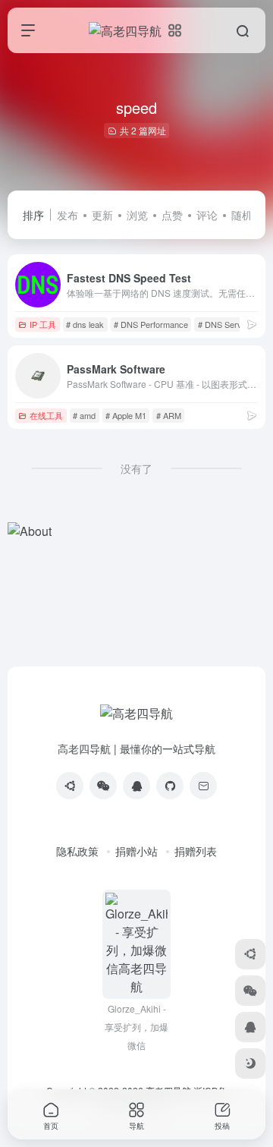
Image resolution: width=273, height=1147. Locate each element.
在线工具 (46, 415)
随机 (242, 214)
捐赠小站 (136, 851)
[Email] (203, 785)
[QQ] (136, 785)
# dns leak (85, 324)
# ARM (168, 415)
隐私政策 (77, 851)
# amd (84, 415)
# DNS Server (223, 324)
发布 (67, 214)
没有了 (136, 468)
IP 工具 (43, 324)
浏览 (137, 214)
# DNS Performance (151, 324)
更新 (102, 214)
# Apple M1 (125, 415)
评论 (207, 214)
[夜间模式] (250, 1063)
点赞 (172, 214)
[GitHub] (170, 785)
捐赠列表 (195, 851)
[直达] (252, 323)
